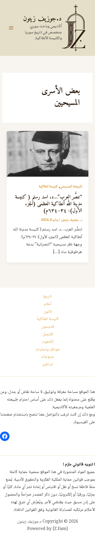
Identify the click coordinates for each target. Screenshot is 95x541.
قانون (47, 311)
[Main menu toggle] (11, 28)
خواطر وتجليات (47, 349)
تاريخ (47, 296)
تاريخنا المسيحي (71, 186)
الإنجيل (47, 334)
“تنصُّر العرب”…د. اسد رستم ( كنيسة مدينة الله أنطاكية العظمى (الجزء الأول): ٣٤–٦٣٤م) (48, 204)
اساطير (47, 364)
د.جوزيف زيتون (42, 19)
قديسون (47, 326)
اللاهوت (47, 341)
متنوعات (47, 356)
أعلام (47, 304)
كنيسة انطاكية (48, 186)
